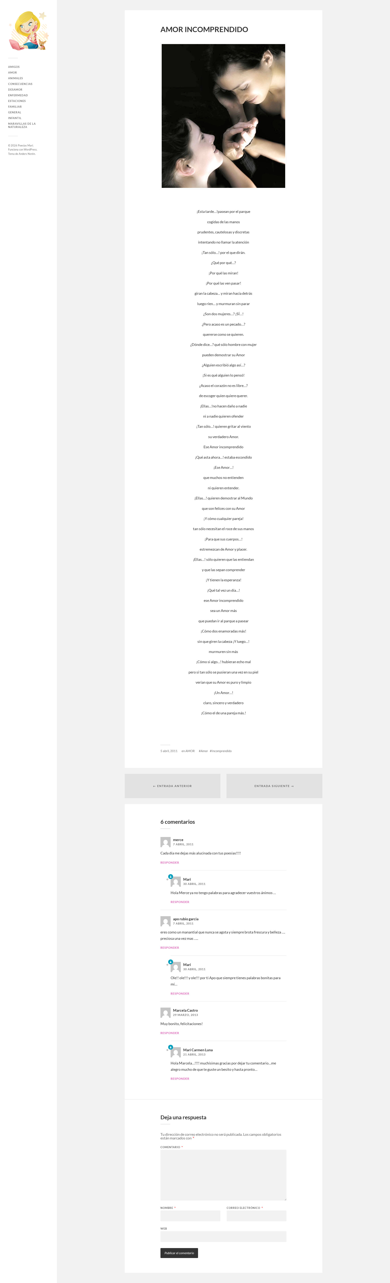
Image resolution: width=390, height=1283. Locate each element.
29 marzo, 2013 (185, 1015)
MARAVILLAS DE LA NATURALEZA (22, 125)
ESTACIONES (17, 101)
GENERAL (14, 112)
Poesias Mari (25, 145)
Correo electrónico (245, 1208)
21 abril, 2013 (194, 1054)
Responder (169, 862)
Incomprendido (222, 751)
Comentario (171, 1147)
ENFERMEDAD (18, 95)
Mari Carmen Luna (198, 1050)
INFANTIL (15, 118)
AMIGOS (14, 66)
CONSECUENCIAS (20, 84)
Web (163, 1228)
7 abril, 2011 (183, 844)
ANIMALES (15, 78)
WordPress (30, 149)
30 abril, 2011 (194, 884)
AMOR (12, 72)
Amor (204, 751)
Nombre (168, 1208)
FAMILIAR (15, 106)
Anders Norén (27, 153)
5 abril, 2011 (169, 751)
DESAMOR (15, 89)
